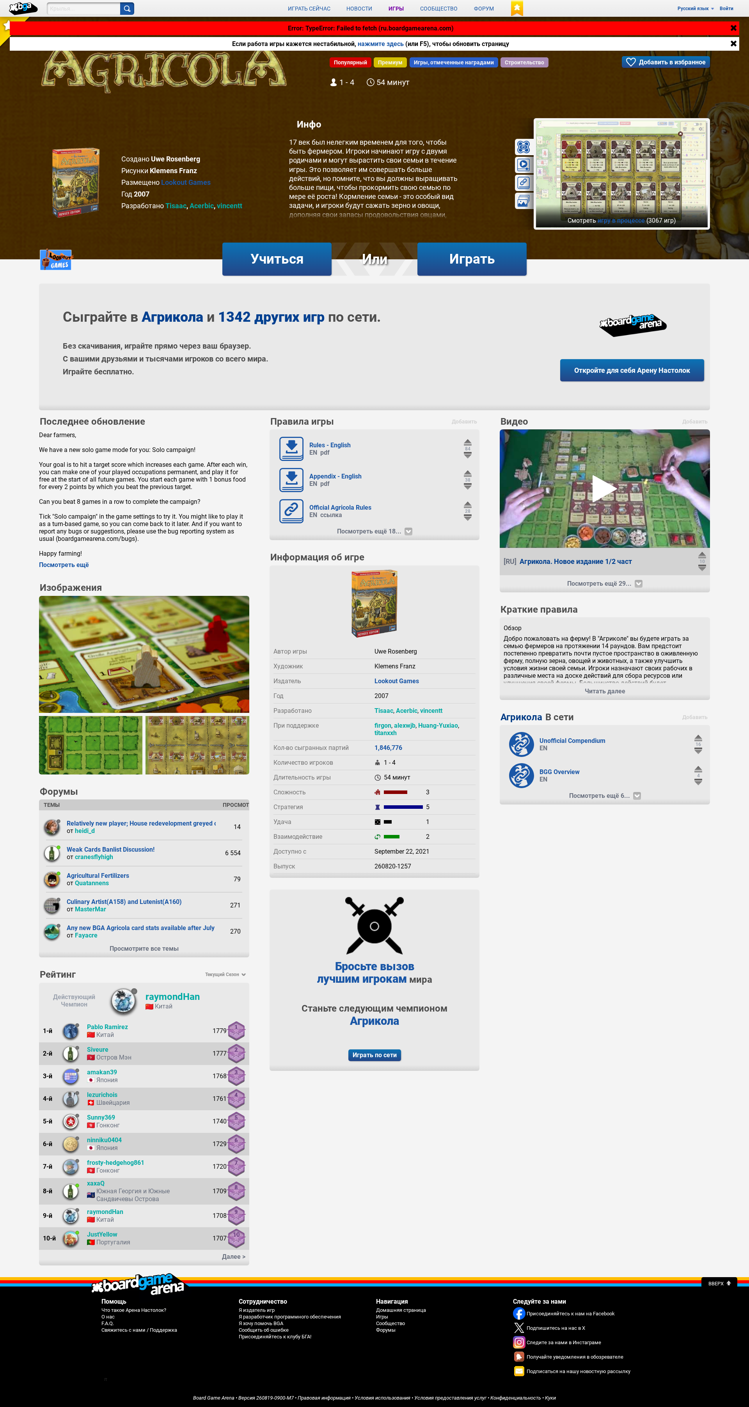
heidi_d (85, 831)
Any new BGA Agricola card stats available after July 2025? (150, 928)
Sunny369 (101, 1117)
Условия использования (382, 1398)
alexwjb (404, 725)
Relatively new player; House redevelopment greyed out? (146, 823)
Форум (484, 8)
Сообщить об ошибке (264, 1330)
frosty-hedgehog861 (115, 1162)
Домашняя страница (401, 1310)
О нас (108, 1317)
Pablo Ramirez (107, 1027)
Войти (726, 8)
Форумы (386, 1330)
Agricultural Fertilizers (98, 875)
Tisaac (175, 206)
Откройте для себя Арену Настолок (632, 370)
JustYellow (102, 1234)
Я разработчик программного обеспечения (290, 1317)
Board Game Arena (213, 1398)
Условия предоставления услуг (450, 1398)
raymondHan (173, 996)
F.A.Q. (107, 1323)
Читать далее (605, 691)
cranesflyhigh (94, 857)
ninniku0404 (104, 1140)
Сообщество (439, 8)
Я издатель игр (257, 1310)
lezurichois (102, 1095)
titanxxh (385, 733)
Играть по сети (375, 1055)
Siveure (97, 1049)
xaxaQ (96, 1183)
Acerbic (202, 206)
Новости (359, 8)
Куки (550, 1398)
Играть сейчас (309, 8)
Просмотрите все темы (144, 948)
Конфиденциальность (515, 1398)
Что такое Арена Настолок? (133, 1310)
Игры (396, 8)
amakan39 (102, 1072)
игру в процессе (621, 220)
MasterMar (90, 909)
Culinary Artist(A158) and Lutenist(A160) (124, 902)
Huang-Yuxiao (438, 725)
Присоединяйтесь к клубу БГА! (275, 1337)
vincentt (229, 206)
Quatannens (92, 883)
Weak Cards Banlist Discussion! (110, 849)
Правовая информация (324, 1398)
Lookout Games (186, 182)
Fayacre (86, 935)
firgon (382, 725)
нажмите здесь (381, 44)
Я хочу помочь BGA (261, 1323)
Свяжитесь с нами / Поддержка (139, 1330)
